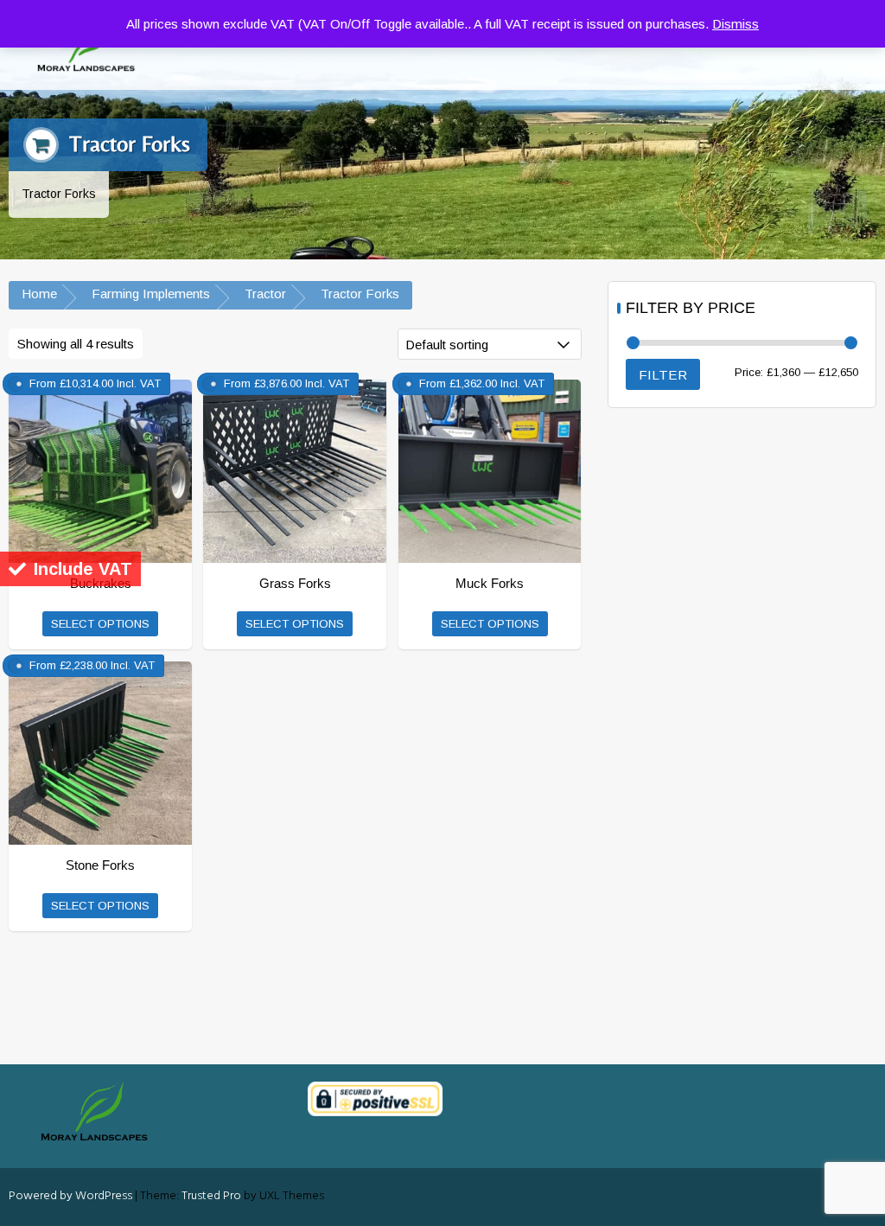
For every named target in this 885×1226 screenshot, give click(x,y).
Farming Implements (151, 293)
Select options (100, 623)
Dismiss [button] (735, 23)
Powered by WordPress (70, 1196)
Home (39, 293)
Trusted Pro (211, 1196)
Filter (663, 374)
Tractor (265, 293)
